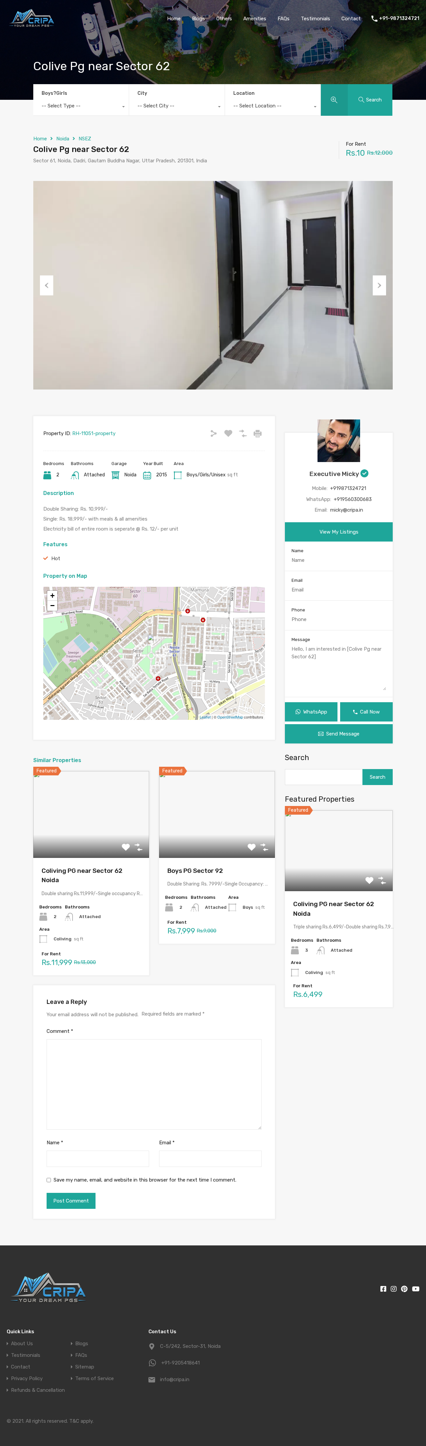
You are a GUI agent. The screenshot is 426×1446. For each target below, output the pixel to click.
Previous (46, 285)
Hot (55, 559)
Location (244, 93)
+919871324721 (348, 488)
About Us (22, 1343)
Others (224, 19)
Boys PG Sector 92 (195, 871)
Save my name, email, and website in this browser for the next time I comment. (145, 1180)
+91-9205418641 (180, 1363)
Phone (298, 609)
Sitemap (84, 1367)
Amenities (254, 19)
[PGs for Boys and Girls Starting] (32, 28)
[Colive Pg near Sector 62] (154, 643)
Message (301, 639)
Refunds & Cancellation (38, 1390)
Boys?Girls (54, 93)
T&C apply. (81, 1421)
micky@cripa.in (346, 510)
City (142, 93)
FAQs (284, 19)
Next (379, 285)
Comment (60, 1031)
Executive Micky (335, 474)
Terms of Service (94, 1378)
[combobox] (81, 107)
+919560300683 (353, 499)
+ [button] (52, 595)
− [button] (52, 605)
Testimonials (315, 19)
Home (174, 19)
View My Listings (339, 532)
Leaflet (205, 717)
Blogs (198, 19)
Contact (351, 19)
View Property (91, 840)
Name (55, 1143)
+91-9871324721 (399, 18)
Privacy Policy (27, 1378)
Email (167, 1143)
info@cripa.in (174, 1379)
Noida (62, 139)
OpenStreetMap (230, 717)
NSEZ (85, 139)
